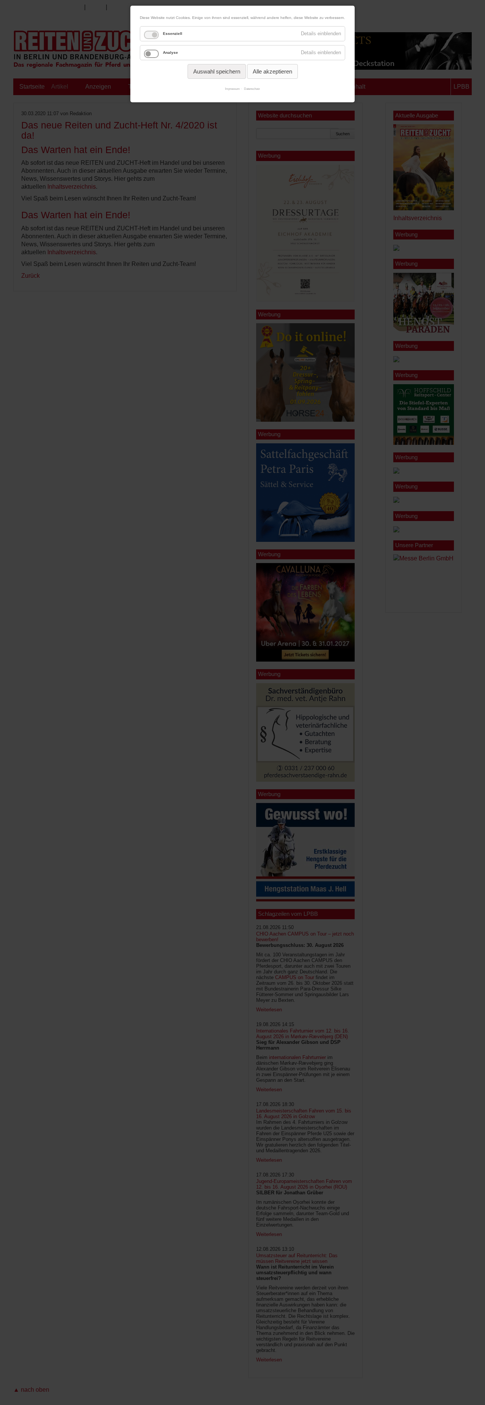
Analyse (170, 52)
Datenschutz (252, 89)
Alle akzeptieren (272, 71)
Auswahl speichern (216, 71)
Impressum (232, 89)
